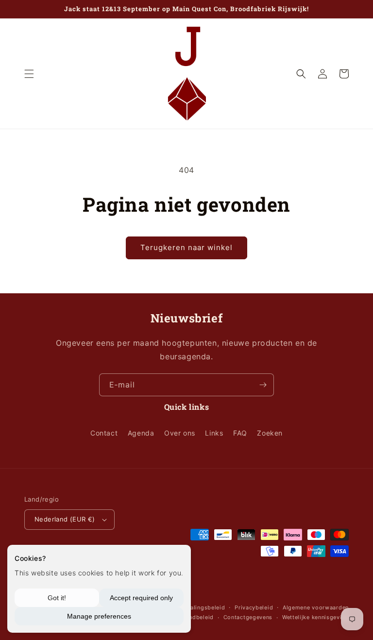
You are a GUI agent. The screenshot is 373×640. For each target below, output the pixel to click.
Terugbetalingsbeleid (195, 607)
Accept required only (141, 598)
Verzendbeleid (194, 617)
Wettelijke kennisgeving (315, 617)
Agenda (141, 433)
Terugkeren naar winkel (186, 247)
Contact (104, 433)
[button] (29, 73)
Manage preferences (99, 616)
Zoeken (270, 433)
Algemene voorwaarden (316, 607)
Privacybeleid (254, 607)
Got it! (57, 598)
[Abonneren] (262, 384)
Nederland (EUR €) (64, 519)
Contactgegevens (248, 617)
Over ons (179, 433)
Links (214, 433)
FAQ (240, 433)
